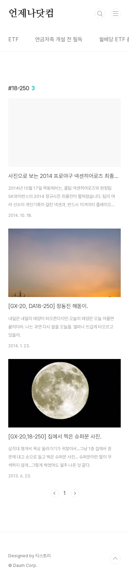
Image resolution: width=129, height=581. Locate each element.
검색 (100, 14)
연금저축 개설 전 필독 (59, 39)
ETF (13, 39)
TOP (115, 558)
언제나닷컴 (31, 14)
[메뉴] (115, 13)
